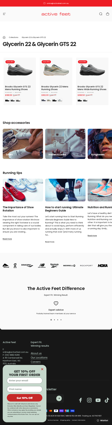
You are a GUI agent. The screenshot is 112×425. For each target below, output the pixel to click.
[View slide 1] (51, 319)
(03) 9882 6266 (12, 355)
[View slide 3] (57, 319)
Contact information (78, 420)
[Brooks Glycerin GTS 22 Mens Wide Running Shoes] (92, 70)
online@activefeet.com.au (58, 3)
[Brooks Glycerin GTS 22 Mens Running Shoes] (20, 70)
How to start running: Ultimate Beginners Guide (64, 208)
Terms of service (53, 420)
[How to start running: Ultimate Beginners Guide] (65, 190)
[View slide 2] (54, 319)
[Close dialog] (42, 369)
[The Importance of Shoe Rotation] (23, 190)
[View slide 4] (61, 319)
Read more (7, 239)
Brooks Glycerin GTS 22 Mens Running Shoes (18, 88)
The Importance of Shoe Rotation (18, 208)
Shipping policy (65, 420)
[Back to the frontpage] (4, 37)
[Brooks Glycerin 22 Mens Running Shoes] (56, 70)
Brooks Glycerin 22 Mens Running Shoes (54, 88)
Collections (13, 37)
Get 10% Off (25, 398)
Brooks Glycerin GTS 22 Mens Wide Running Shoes (92, 88)
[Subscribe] (59, 398)
